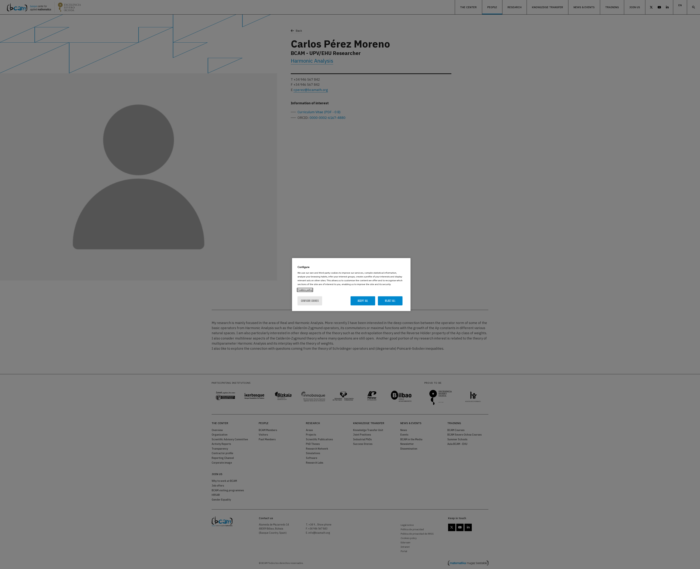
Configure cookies (310, 300)
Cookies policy (305, 289)
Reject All (390, 300)
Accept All (363, 300)
